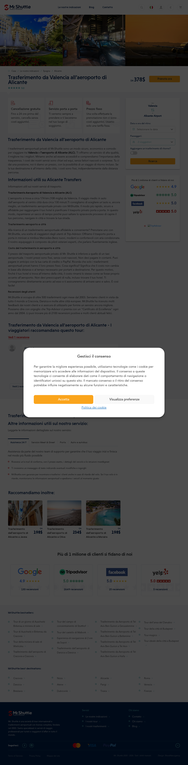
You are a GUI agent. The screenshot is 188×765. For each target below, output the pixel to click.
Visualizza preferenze (124, 399)
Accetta (63, 399)
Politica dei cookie (94, 407)
